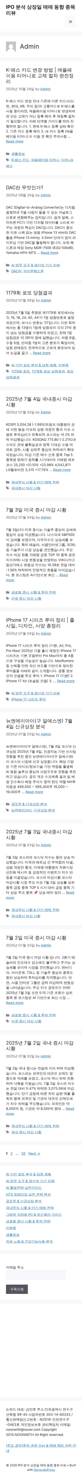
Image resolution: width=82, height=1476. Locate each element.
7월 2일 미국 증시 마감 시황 (36, 938)
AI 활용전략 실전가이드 (24, 1188)
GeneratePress (44, 1470)
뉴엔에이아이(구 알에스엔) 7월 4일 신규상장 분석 (39, 723)
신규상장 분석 (44, 810)
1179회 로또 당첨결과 (29, 293)
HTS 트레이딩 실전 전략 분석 (28, 1194)
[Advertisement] (41, 1350)
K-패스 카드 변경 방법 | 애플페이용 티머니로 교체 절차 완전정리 (40, 75)
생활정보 (18, 154)
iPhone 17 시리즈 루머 (28, 699)
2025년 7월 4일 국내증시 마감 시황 (39, 402)
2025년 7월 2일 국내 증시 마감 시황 (40, 1045)
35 (23, 1153)
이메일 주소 (15, 1267)
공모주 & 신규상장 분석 (29, 804)
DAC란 (16, 271)
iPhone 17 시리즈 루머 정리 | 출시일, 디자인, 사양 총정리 (40, 623)
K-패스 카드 (20, 160)
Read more (14, 141)
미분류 (64, 365)
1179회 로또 (20, 371)
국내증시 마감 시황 (25, 488)
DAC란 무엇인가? (24, 187)
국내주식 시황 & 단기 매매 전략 (35, 482)
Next (34, 1153)
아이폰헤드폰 (33, 271)
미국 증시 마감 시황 (26, 598)
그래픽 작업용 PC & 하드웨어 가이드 (34, 1215)
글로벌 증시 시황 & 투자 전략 (33, 592)
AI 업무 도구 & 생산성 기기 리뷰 (35, 265)
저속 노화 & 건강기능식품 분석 (29, 1241)
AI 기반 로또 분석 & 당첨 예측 (34, 365)
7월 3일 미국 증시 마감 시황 (36, 510)
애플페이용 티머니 (45, 160)
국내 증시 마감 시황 (26, 1132)
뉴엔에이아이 (21, 810)
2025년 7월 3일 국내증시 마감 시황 (39, 834)
